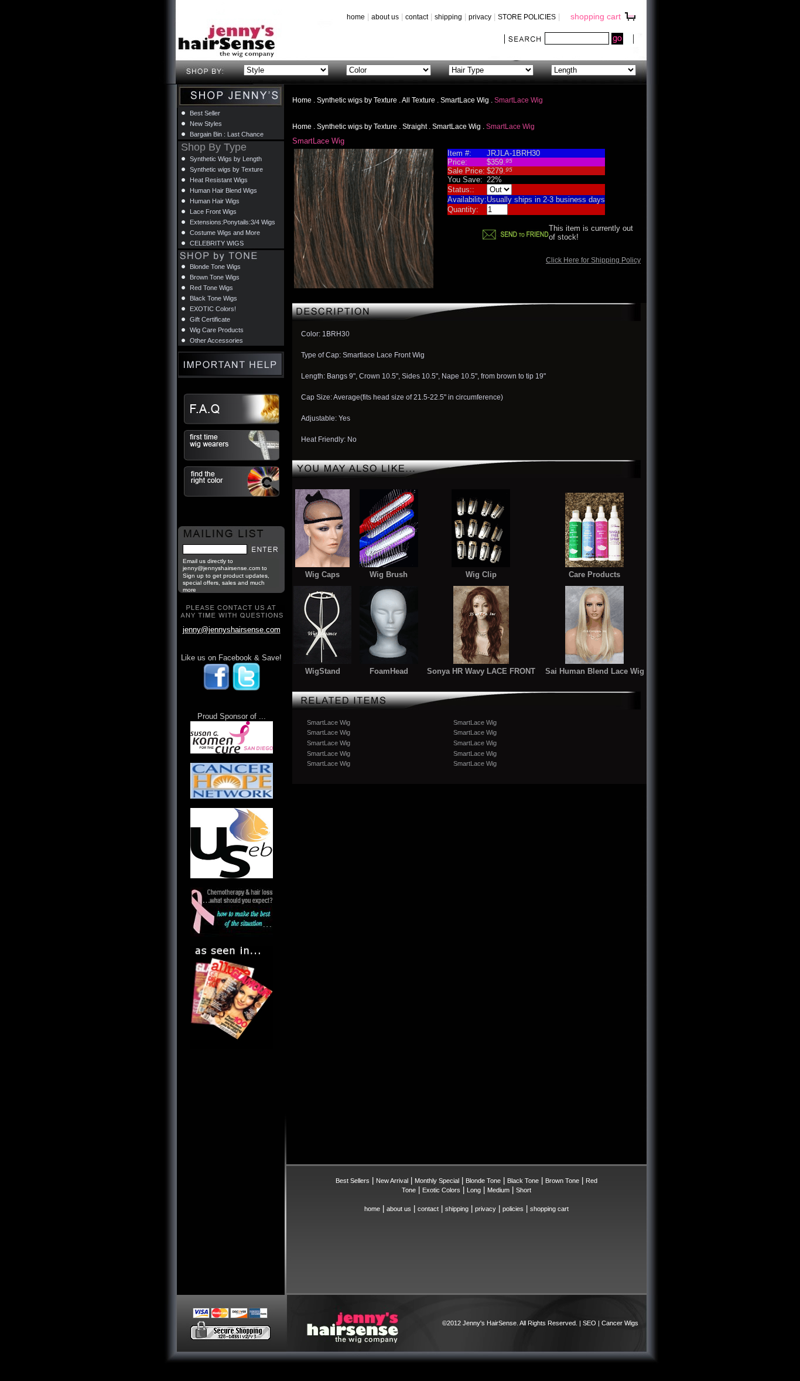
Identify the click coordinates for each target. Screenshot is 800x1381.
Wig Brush (389, 574)
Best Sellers (353, 1180)
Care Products (594, 574)
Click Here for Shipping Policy (593, 260)
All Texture (418, 100)
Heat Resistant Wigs (219, 179)
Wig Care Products (217, 329)
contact (416, 17)
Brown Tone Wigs (215, 277)
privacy (480, 17)
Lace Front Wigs (213, 211)
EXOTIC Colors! (213, 308)
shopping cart (595, 16)
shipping (448, 17)
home (356, 17)
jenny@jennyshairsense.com (232, 629)
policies (513, 1208)
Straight (414, 126)
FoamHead (389, 671)
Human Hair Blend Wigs (223, 190)
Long (474, 1190)
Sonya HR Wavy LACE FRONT (481, 671)
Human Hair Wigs (215, 200)
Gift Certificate (210, 319)
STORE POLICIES (527, 17)
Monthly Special (437, 1180)
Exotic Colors (441, 1190)
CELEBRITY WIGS (217, 243)
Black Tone (523, 1180)
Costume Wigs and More (225, 232)
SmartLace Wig (465, 100)
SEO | (592, 1323)
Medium (498, 1190)
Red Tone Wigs (211, 287)
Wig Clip (481, 574)
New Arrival (392, 1180)
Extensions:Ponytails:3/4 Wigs (232, 222)
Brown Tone (562, 1180)
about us (385, 17)
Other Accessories (216, 340)
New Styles (206, 123)
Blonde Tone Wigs (215, 266)
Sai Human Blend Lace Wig (594, 671)
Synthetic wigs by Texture (357, 100)
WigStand (322, 671)
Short (523, 1190)
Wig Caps (322, 574)
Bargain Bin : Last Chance (227, 134)
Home (302, 100)
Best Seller (205, 113)
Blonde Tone (483, 1180)
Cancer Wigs (619, 1323)
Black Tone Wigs (213, 298)
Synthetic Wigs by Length (226, 158)
